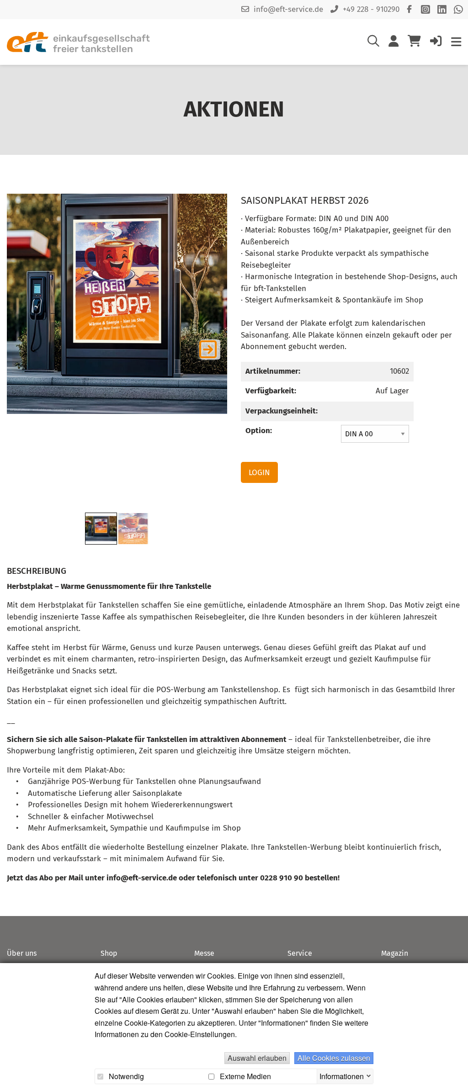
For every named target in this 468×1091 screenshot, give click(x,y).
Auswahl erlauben (257, 1058)
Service (299, 953)
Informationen (341, 1075)
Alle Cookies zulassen (334, 1058)
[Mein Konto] (393, 43)
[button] (210, 349)
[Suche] (373, 43)
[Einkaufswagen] (414, 42)
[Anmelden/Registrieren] (436, 43)
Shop (109, 953)
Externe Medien (244, 1076)
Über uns (22, 953)
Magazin (394, 953)
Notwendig (125, 1076)
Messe (204, 953)
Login (259, 472)
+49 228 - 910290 (371, 9)
